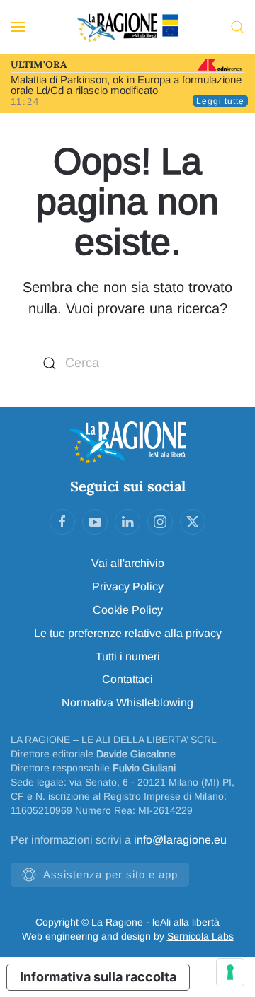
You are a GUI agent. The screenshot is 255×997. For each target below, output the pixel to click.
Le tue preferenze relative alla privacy (128, 633)
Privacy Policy (128, 587)
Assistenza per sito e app (110, 874)
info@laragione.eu (180, 840)
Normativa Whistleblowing (127, 702)
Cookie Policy (128, 610)
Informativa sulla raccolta (98, 976)
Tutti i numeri (128, 657)
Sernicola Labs (200, 936)
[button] (18, 27)
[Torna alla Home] (127, 26)
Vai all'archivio (127, 563)
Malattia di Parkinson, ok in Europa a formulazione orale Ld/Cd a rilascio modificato (126, 85)
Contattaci (127, 679)
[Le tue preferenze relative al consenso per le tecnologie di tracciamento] (230, 972)
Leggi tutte (220, 101)
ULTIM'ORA (39, 64)
